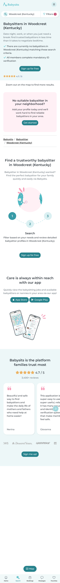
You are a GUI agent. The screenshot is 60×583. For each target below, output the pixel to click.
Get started (30, 122)
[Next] (55, 409)
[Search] (5, 14)
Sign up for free (30, 68)
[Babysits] (11, 4)
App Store (21, 299)
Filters (51, 14)
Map (31, 568)
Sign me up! (30, 454)
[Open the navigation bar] (54, 4)
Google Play (41, 299)
